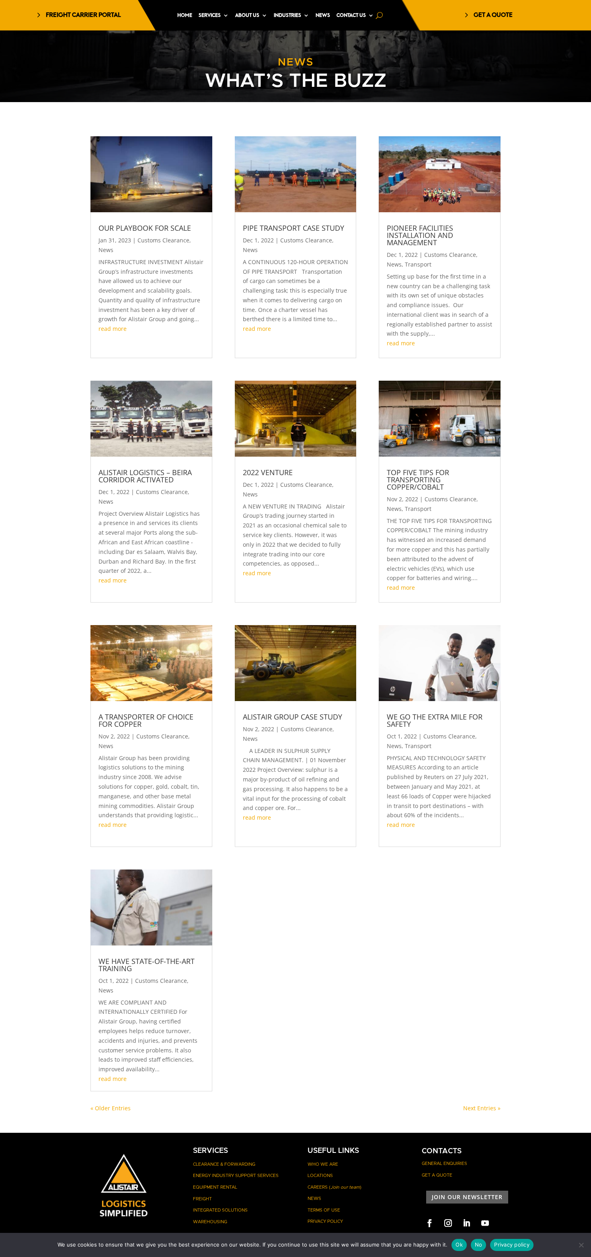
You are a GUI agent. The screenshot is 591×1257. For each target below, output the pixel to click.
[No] (581, 1245)
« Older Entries (110, 1108)
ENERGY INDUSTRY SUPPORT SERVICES (236, 1175)
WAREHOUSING (210, 1222)
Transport (418, 264)
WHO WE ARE (323, 1164)
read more (112, 328)
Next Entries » (482, 1108)
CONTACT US (351, 15)
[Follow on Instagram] (448, 1223)
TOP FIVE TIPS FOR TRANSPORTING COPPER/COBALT (418, 480)
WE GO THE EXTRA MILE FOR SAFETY (434, 720)
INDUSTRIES (287, 15)
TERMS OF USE (324, 1210)
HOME (184, 15)
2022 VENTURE (268, 472)
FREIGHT (202, 1199)
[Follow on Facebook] (429, 1223)
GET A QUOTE (493, 15)
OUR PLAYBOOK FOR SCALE (144, 228)
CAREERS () (334, 1187)
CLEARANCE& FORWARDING (224, 1164)
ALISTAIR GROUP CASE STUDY (292, 717)
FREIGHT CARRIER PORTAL (83, 15)
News (105, 250)
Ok (459, 1244)
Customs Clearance (163, 240)
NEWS (323, 15)
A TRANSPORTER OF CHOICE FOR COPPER (145, 720)
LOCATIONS (320, 1175)
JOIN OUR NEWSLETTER (467, 1197)
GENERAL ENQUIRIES (444, 1163)
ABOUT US (247, 15)
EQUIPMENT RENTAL (215, 1187)
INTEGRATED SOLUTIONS (220, 1210)
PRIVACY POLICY (325, 1221)
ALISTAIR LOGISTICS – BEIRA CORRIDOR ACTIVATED (145, 476)
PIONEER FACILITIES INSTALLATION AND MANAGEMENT (420, 235)
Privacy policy (511, 1244)
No (478, 1244)
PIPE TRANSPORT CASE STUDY (293, 228)
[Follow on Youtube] (484, 1223)
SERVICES (210, 15)
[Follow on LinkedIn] (466, 1223)
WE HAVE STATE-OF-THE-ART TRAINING (146, 964)
